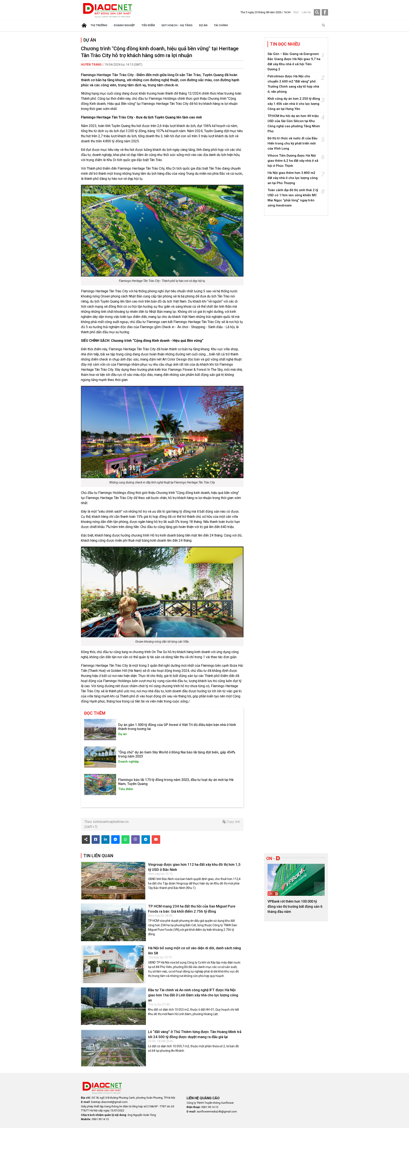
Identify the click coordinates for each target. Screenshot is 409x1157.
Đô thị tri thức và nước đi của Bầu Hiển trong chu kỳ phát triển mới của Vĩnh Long (292, 143)
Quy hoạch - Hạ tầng (177, 25)
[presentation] (273, 887)
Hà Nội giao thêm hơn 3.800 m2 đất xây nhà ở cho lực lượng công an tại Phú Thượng (293, 178)
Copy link (233, 822)
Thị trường (99, 25)
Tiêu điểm (148, 25)
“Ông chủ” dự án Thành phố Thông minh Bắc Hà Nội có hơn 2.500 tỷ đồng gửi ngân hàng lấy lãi (294, 906)
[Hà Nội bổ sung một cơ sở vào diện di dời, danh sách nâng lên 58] (113, 964)
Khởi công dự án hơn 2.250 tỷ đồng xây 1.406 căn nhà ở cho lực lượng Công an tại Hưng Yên (294, 104)
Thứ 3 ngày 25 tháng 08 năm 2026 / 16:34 (265, 12)
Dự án (203, 25)
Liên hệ (306, 12)
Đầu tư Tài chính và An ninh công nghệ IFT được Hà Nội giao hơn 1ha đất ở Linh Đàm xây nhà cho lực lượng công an (193, 995)
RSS (296, 12)
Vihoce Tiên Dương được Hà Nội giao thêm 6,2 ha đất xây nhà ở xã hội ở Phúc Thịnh (293, 161)
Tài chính (221, 25)
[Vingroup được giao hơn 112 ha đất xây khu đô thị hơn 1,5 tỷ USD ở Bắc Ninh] (113, 880)
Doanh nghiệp (124, 25)
